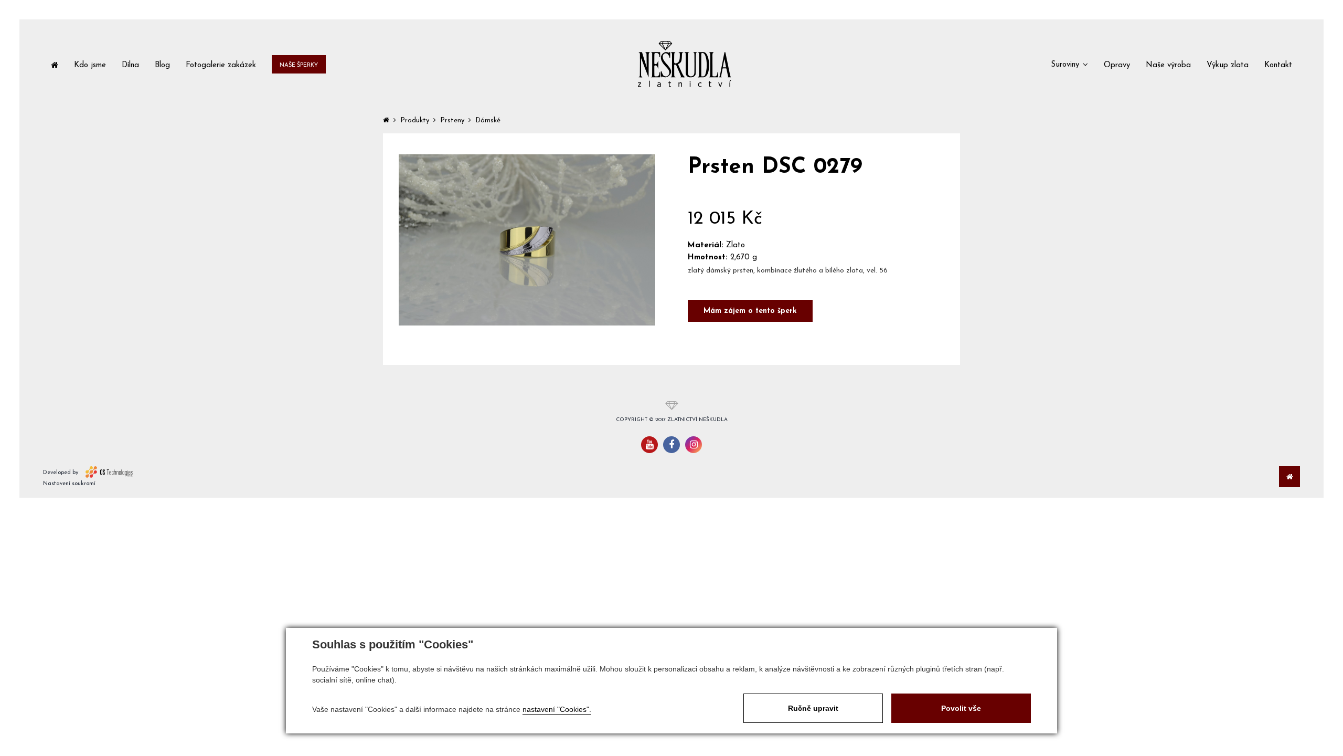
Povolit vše (961, 708)
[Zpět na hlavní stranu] (684, 64)
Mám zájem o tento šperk (750, 311)
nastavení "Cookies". (557, 709)
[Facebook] (671, 444)
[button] (1069, 64)
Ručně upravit (813, 708)
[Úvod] (54, 64)
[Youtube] (649, 444)
